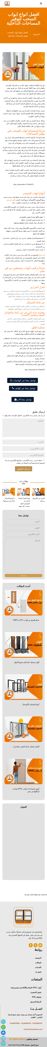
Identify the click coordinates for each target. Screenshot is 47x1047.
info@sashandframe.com (33, 1029)
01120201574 (26, 1023)
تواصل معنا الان (23, 399)
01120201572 (37, 1023)
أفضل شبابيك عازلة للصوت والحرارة (26, 747)
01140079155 (15, 1023)
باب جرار (42, 255)
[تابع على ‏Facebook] (31, 945)
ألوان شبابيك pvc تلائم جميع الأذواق (26, 662)
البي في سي (11, 200)
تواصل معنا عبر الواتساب (23, 380)
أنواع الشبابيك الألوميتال (30, 704)
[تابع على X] (35, 945)
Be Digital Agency (17, 1039)
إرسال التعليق (23, 468)
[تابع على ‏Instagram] (40, 945)
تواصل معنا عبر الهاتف (23, 388)
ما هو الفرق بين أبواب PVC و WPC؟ (26, 620)
